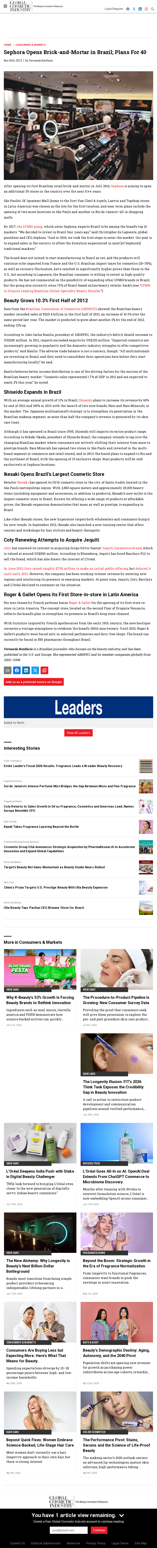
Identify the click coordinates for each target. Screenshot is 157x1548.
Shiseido (85, 400)
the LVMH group (29, 226)
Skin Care (9, 882)
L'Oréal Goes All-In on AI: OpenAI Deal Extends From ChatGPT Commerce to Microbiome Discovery (116, 1176)
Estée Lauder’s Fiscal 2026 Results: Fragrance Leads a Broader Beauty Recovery (63, 766)
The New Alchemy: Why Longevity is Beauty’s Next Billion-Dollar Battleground (38, 1266)
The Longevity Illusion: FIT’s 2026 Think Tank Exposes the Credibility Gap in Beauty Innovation (113, 1087)
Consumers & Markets (30, 44)
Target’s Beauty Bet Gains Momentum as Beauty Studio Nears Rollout (54, 867)
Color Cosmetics (13, 761)
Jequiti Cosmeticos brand (121, 548)
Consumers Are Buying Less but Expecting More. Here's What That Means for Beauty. (36, 1355)
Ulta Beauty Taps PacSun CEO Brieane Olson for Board (44, 908)
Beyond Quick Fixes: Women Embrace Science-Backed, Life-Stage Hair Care (40, 1443)
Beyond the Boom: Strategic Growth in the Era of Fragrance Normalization (117, 1263)
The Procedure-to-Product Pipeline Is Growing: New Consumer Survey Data (116, 1000)
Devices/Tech (91, 1163)
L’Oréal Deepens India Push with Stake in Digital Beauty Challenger (40, 1174)
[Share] (17, 670)
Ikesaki (23, 482)
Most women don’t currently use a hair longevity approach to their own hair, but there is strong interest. (38, 1457)
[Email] (7, 670)
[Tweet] (35, 670)
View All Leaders (78, 733)
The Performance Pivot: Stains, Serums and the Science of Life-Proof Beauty (116, 1445)
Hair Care (12, 1432)
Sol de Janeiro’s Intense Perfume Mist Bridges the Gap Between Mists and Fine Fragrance (70, 786)
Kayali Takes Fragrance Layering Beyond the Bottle (41, 827)
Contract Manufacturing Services (21, 842)
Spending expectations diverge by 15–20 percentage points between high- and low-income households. (39, 1372)
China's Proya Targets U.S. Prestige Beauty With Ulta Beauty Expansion (56, 887)
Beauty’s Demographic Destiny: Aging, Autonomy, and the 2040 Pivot (116, 1353)
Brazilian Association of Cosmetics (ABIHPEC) (61, 309)
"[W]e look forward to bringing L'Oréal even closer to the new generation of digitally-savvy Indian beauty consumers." (39, 1188)
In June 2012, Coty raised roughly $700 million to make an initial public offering (66, 568)
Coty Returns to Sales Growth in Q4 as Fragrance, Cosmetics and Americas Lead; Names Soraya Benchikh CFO (69, 808)
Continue (99, 1530)
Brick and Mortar (12, 862)
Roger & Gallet (80, 603)
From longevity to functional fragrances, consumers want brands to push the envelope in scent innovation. (114, 1277)
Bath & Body (10, 821)
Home (7, 44)
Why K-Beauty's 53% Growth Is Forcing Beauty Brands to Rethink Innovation (40, 1000)
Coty (7, 548)
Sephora (117, 186)
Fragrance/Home (13, 781)
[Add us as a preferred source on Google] (44, 670)
